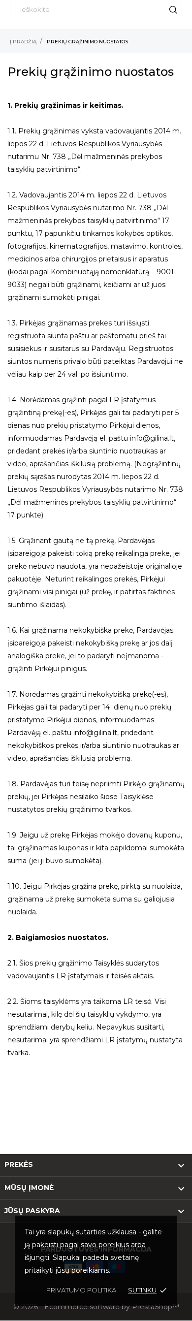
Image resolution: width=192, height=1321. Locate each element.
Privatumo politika (81, 1290)
